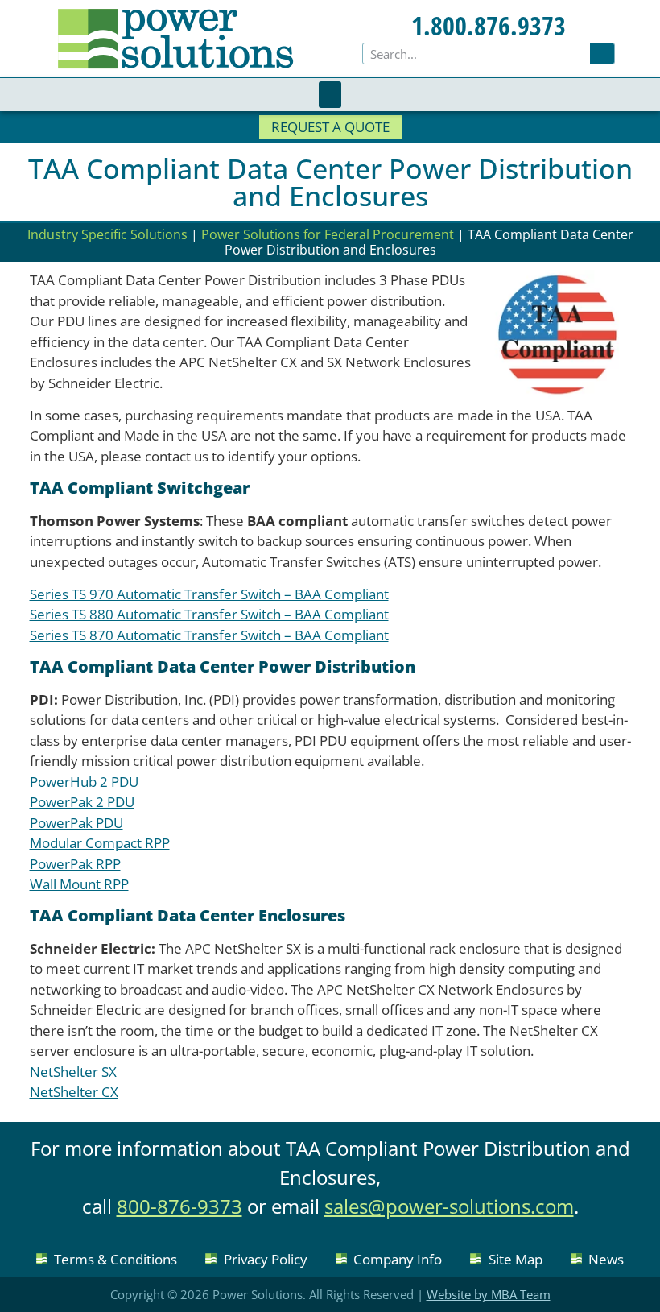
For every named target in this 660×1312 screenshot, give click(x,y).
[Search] (602, 53)
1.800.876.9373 (488, 25)
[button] (330, 94)
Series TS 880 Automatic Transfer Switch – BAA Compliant (209, 614)
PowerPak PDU (76, 822)
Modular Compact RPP (100, 843)
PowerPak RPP (75, 864)
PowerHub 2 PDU (84, 781)
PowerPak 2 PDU (82, 802)
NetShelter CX (74, 1091)
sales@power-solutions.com (449, 1206)
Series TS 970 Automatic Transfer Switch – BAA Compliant (209, 594)
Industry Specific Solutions (107, 234)
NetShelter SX (73, 1071)
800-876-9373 (179, 1206)
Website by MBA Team (489, 1294)
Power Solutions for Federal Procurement (327, 234)
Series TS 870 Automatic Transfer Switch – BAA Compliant (209, 635)
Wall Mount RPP (79, 884)
